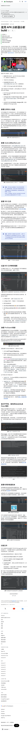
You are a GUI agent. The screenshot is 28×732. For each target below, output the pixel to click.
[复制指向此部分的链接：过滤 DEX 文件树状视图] (18, 266)
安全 (2, 619)
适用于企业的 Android (5, 617)
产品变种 (8, 490)
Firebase (3, 713)
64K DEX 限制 (22, 209)
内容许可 (13, 600)
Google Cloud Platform (6, 715)
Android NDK (3, 689)
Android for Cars (4, 655)
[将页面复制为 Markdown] (12, 31)
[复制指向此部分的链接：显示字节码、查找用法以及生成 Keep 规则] (9, 406)
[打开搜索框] (20, 1)
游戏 (2, 633)
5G (1, 643)
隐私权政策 (3, 641)
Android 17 (3, 663)
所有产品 (3, 717)
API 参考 (2, 685)
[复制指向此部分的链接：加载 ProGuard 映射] (16, 328)
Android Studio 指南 (5, 681)
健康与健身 (3, 637)
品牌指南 (12, 722)
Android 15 (3, 667)
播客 (2, 628)
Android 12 (3, 673)
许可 (8, 722)
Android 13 (3, 671)
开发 (11, 21)
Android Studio (5, 5)
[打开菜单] (2, 1)
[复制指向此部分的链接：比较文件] (8, 545)
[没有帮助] (13, 24)
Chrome (2, 711)
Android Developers (5, 21)
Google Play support (5, 699)
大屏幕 (2, 649)
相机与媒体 (3, 639)
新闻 (2, 623)
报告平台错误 (4, 694)
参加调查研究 (4, 701)
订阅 (16, 725)
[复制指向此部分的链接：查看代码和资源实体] (16, 485)
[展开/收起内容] (6, 34)
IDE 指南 (22, 21)
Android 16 (3, 665)
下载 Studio (3, 687)
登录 (26, 1)
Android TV (3, 657)
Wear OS (3, 651)
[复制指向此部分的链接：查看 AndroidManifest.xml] (21, 143)
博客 (2, 625)
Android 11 (3, 675)
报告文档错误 (4, 696)
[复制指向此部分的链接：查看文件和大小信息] (16, 109)
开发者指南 (3, 683)
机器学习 (3, 635)
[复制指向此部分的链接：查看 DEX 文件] (12, 201)
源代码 (2, 621)
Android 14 (3, 669)
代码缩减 (8, 237)
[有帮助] (11, 24)
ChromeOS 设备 (4, 653)
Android (2, 615)
